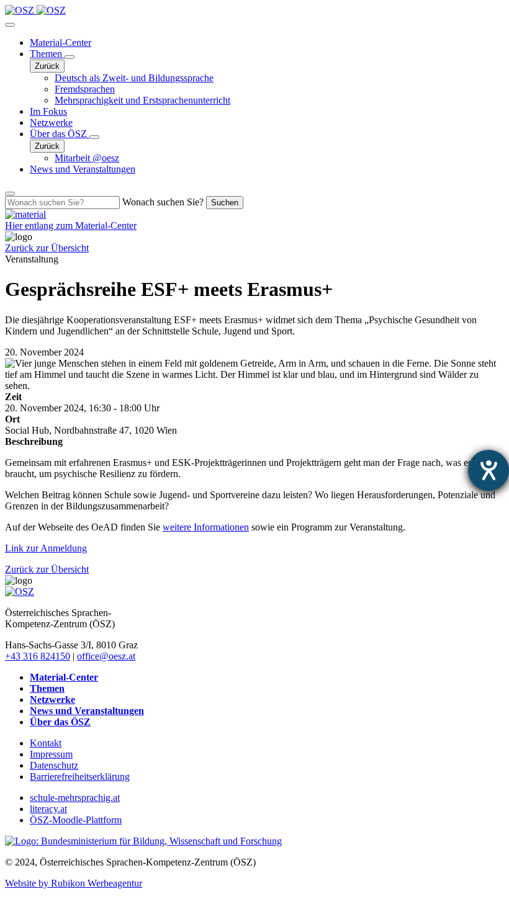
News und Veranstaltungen (82, 169)
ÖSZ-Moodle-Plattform (76, 820)
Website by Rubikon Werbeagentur (73, 883)
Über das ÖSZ (59, 133)
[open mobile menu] (10, 25)
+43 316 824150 (37, 656)
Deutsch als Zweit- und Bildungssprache (134, 78)
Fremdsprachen (85, 89)
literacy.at (48, 808)
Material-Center (60, 42)
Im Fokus (48, 111)
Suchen (224, 202)
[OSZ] (19, 591)
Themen (47, 53)
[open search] (10, 193)
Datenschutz (54, 765)
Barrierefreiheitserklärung (80, 776)
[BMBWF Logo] (143, 841)
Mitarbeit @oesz (87, 158)
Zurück (47, 66)
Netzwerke (51, 122)
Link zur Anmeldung (46, 548)
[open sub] (69, 57)
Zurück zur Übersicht (47, 248)
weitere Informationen (206, 527)
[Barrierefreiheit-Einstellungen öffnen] (488, 470)
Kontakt (45, 743)
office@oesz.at (106, 656)
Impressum (51, 754)
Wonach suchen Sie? (163, 202)
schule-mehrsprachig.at (75, 797)
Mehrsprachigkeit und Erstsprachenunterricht (142, 100)
